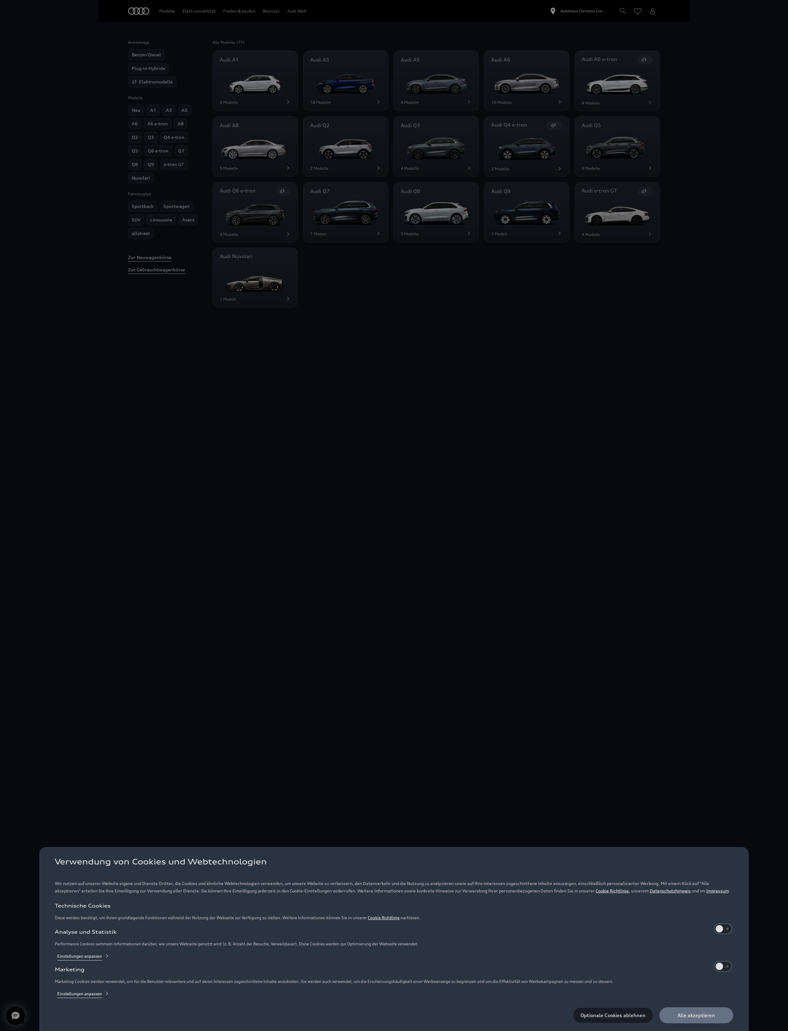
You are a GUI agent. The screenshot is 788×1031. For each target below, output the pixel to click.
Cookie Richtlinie (612, 890)
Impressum (717, 890)
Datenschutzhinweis (670, 890)
